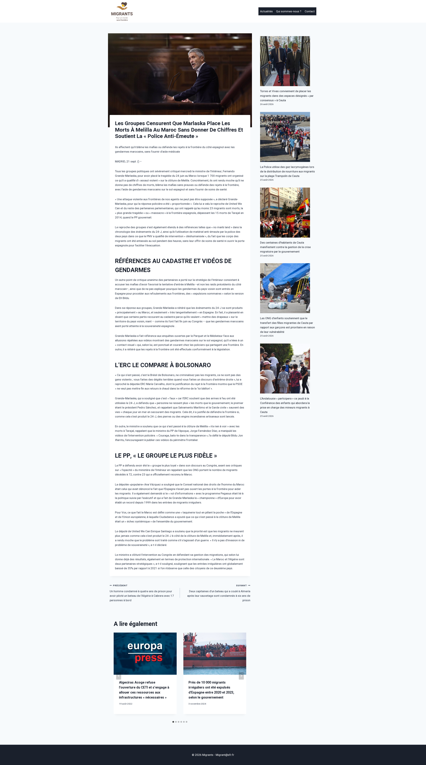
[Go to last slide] (118, 676)
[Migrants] (122, 11)
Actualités (266, 11)
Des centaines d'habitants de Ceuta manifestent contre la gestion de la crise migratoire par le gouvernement (285, 247)
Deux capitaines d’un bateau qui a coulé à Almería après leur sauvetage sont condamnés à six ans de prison (218, 593)
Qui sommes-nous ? (288, 11)
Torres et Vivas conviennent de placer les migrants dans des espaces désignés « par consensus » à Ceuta (287, 95)
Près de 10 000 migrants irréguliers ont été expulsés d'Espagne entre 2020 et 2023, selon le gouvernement (211, 690)
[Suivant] (241, 676)
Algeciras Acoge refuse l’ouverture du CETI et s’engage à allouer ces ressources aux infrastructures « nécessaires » (144, 690)
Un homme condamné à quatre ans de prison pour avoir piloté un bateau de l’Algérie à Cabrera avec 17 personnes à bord (142, 593)
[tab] (173, 722)
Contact (310, 11)
